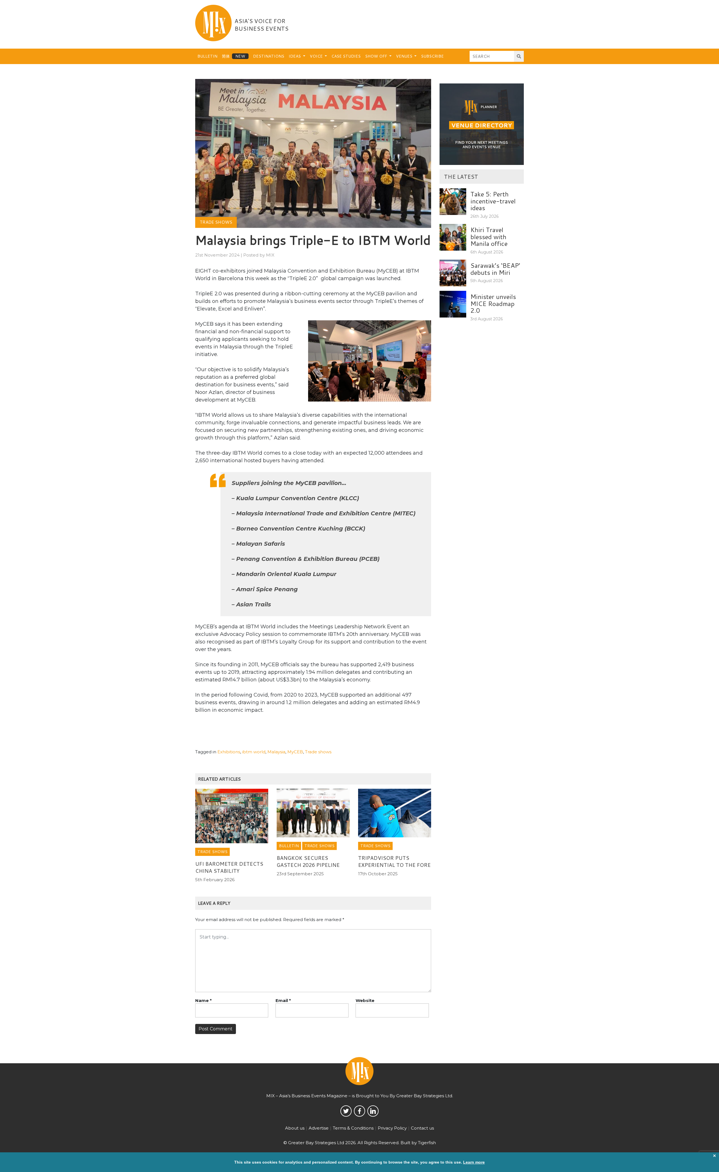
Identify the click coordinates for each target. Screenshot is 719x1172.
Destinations (268, 56)
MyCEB (295, 751)
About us (294, 1128)
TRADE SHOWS (216, 222)
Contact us (422, 1128)
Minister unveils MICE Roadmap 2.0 (493, 303)
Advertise (319, 1128)
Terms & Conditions (353, 1128)
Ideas (295, 56)
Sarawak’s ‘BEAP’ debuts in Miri (495, 269)
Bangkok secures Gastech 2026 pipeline (308, 861)
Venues (404, 56)
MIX (270, 255)
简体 (226, 56)
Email (283, 1000)
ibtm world (253, 751)
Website (365, 1000)
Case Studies (346, 56)
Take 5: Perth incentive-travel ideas (493, 200)
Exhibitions (228, 751)
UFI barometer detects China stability (229, 867)
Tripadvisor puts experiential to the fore (394, 861)
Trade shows (318, 751)
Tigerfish (427, 1142)
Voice (317, 56)
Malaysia (276, 751)
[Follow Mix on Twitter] (346, 1111)
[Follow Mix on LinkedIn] (373, 1111)
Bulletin (207, 56)
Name (203, 1000)
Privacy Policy (392, 1128)
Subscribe (432, 56)
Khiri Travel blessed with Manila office (489, 236)
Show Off (376, 56)
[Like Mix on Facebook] (359, 1111)
